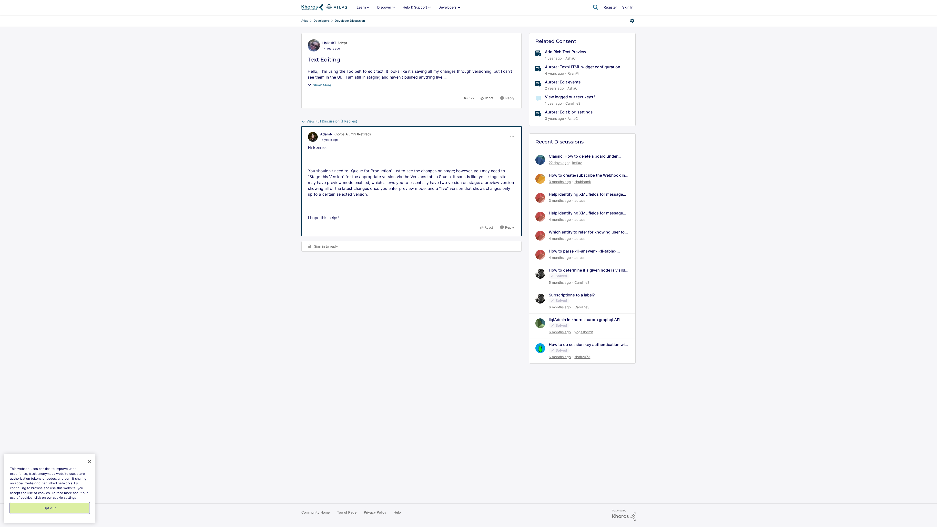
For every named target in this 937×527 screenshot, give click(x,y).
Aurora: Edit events (563, 82)
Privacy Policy (375, 512)
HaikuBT (329, 43)
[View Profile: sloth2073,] (540, 348)
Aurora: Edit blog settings (569, 112)
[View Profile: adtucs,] (540, 198)
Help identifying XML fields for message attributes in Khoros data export (586, 194)
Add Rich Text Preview (565, 51)
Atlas (304, 20)
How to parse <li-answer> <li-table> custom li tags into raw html (583, 251)
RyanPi (573, 73)
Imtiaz (577, 163)
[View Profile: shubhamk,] (540, 179)
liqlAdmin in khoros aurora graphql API (584, 319)
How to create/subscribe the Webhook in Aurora (587, 175)
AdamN (326, 134)
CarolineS (573, 103)
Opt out (49, 508)
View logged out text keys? (570, 96)
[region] (49, 488)
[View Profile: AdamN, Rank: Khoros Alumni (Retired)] (313, 137)
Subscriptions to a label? (572, 295)
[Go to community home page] (324, 7)
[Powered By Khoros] (624, 515)
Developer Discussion (350, 20)
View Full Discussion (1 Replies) (331, 121)
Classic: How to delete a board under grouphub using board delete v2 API (583, 156)
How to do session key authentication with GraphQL (589, 344)
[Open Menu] (632, 20)
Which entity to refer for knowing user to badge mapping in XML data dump (587, 232)
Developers (321, 20)
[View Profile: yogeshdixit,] (540, 323)
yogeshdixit (583, 332)
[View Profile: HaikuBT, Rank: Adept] (314, 45)
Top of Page (346, 512)
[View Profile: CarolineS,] (540, 274)
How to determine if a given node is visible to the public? (588, 270)
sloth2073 (582, 357)
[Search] (596, 7)
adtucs (579, 200)
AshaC (570, 58)
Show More (322, 85)
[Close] (89, 461)
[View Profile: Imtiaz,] (540, 160)
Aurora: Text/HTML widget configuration (582, 66)
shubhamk (582, 182)
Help (397, 512)
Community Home (315, 512)
